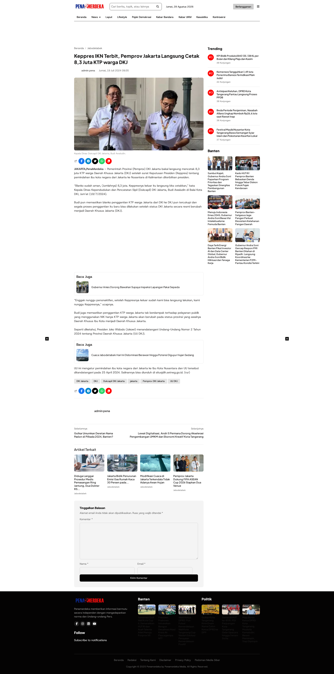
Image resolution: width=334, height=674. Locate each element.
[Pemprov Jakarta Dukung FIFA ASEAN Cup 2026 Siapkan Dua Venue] (188, 470)
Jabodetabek (80, 493)
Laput (109, 17)
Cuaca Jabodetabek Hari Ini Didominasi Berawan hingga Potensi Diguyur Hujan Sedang (142, 354)
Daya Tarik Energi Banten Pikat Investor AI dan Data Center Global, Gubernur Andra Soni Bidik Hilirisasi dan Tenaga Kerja (219, 254)
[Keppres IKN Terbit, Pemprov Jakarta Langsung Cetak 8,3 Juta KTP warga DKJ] (139, 149)
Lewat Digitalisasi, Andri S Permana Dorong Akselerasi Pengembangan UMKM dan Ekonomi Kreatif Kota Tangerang (167, 435)
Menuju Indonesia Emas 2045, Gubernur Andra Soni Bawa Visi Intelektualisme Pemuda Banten (220, 217)
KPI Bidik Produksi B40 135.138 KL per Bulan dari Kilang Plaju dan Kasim (238, 57)
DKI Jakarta (82, 381)
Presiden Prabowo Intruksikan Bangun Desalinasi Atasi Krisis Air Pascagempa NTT (167, 628)
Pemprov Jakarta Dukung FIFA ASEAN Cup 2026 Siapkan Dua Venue (187, 480)
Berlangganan (243, 6)
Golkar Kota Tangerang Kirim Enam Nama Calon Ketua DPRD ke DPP (210, 625)
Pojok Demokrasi (141, 17)
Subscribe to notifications (90, 640)
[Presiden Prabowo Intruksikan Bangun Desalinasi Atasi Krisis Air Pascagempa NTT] (167, 613)
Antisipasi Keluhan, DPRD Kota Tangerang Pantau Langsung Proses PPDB (237, 94)
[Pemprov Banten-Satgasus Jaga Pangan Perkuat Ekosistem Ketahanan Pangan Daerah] (247, 208)
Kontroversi (219, 17)
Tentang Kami (148, 660)
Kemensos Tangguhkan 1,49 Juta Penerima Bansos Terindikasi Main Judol (236, 74)
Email (141, 564)
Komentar (86, 519)
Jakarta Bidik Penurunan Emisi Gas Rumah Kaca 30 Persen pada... (121, 479)
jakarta (133, 381)
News (95, 17)
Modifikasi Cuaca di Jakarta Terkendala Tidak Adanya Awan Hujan (155, 479)
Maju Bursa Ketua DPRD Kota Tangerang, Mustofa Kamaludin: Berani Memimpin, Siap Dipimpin (250, 629)
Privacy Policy (183, 660)
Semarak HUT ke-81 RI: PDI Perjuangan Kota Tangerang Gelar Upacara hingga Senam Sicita (230, 628)
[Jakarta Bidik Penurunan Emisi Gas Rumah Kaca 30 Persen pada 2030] (122, 470)
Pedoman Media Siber (207, 660)
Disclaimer (165, 660)
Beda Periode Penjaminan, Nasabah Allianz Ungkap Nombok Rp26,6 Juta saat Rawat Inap (237, 113)
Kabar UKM (185, 17)
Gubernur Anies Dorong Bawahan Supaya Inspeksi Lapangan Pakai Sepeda (135, 287)
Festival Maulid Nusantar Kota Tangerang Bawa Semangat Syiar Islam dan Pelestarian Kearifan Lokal (237, 132)
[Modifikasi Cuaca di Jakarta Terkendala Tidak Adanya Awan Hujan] (155, 470)
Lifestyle (122, 17)
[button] (109, 161)
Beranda (81, 17)
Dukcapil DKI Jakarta (114, 381)
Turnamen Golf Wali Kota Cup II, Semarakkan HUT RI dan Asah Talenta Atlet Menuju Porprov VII (146, 626)
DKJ (96, 381)
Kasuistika (202, 17)
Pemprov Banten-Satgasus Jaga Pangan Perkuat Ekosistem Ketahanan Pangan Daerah (247, 217)
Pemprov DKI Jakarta (154, 381)
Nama (84, 564)
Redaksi (132, 660)
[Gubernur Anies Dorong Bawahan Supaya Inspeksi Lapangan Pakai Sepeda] (82, 292)
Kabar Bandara (164, 17)
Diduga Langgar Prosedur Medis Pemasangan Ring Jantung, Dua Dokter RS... (86, 482)
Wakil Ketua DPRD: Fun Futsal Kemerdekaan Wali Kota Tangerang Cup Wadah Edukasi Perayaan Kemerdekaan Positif (187, 631)
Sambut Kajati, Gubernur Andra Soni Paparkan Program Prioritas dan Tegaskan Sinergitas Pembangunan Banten (219, 182)
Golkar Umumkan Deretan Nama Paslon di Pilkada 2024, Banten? (93, 435)
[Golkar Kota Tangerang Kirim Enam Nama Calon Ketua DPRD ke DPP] (210, 613)
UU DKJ (174, 381)
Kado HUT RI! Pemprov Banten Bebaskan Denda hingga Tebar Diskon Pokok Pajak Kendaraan (246, 181)
